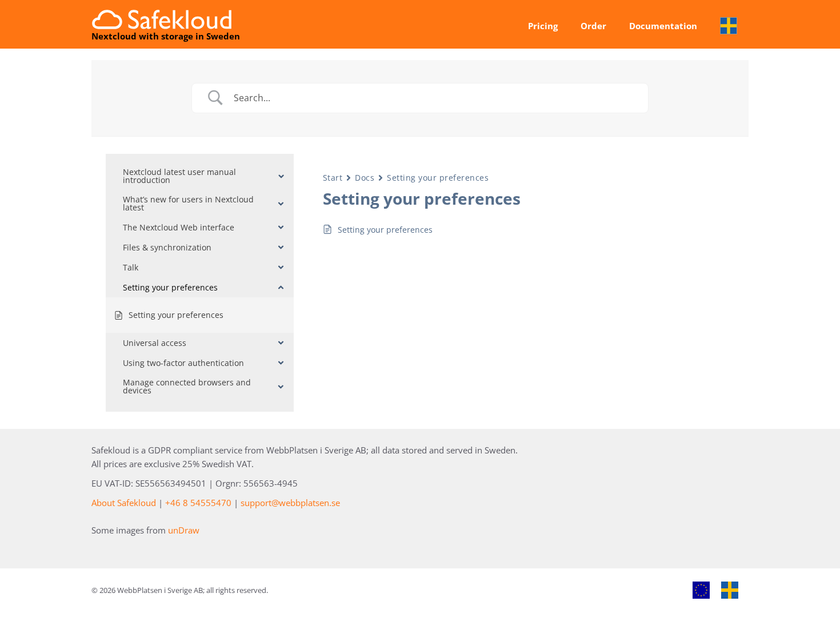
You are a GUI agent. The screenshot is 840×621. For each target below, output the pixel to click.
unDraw (183, 530)
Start (332, 177)
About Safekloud (123, 502)
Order (593, 25)
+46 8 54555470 (198, 502)
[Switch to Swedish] (729, 25)
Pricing (543, 25)
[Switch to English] (701, 590)
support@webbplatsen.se (290, 502)
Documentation (663, 25)
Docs (364, 177)
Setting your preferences (438, 177)
